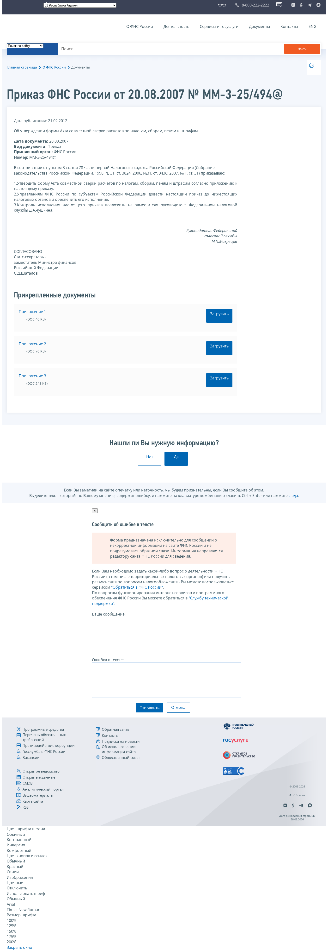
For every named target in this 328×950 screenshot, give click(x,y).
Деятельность (176, 26)
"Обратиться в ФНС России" (137, 587)
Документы (259, 26)
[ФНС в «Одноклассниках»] (301, 5)
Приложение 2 (32, 343)
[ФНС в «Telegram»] (309, 5)
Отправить (149, 708)
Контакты (289, 26)
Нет (149, 456)
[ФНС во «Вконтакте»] (293, 5)
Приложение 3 (32, 375)
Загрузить (219, 313)
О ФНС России (139, 26)
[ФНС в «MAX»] (317, 5)
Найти (302, 49)
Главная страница (22, 67)
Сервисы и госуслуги (219, 26)
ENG (312, 26)
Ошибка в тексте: (108, 659)
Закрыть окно (19, 947)
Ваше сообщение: (109, 614)
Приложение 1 (32, 311)
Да (176, 456)
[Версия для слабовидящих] (223, 5)
